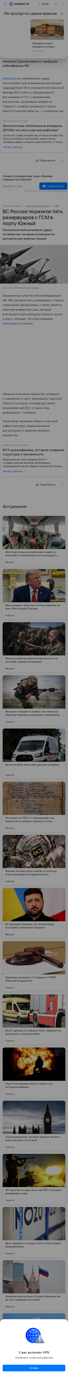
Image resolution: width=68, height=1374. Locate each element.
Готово (34, 1368)
